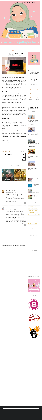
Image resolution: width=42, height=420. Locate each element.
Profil (17, 2)
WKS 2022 (35, 223)
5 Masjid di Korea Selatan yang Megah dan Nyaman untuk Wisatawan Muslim (33, 145)
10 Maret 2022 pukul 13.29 (11, 209)
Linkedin (30, 99)
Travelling (30, 223)
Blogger (29, 412)
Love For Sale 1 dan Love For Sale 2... (7, 179)
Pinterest (37, 99)
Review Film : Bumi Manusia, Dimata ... (19, 179)
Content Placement (31, 212)
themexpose (17, 412)
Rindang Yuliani (10, 208)
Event (32, 214)
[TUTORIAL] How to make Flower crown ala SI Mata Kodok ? (35, 191)
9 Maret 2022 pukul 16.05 (10, 192)
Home (13, 2)
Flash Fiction (36, 214)
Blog (22, 2)
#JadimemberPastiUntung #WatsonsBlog (32, 206)
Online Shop (34, 2)
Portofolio (27, 2)
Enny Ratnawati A (11, 190)
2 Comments (23, 151)
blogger (36, 210)
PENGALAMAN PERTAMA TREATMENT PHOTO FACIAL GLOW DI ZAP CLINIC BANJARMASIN (33, 122)
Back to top (35, 413)
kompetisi (37, 216)
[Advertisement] (21, 370)
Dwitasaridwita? (35, 178)
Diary (38, 212)
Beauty (35, 208)
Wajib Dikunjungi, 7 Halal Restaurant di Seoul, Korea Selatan (33, 156)
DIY (28, 214)
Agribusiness (30, 208)
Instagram (37, 90)
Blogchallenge (31, 210)
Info (33, 216)
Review (36, 221)
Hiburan (14, 50)
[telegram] (5, 151)
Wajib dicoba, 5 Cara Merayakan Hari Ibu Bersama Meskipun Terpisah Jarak (34, 134)
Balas (25, 203)
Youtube (30, 90)
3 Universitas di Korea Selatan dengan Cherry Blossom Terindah (33, 168)
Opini (29, 221)
